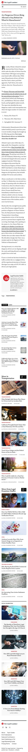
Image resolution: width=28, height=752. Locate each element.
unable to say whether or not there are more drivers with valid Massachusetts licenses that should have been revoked (13, 229)
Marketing (14, 651)
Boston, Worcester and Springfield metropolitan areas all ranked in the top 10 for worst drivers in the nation (14, 94)
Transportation (6, 12)
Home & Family (6, 509)
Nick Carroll (14, 630)
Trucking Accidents (7, 564)
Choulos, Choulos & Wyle (9, 429)
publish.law (5, 750)
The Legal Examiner (10, 748)
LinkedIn (17, 750)
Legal (3, 537)
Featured (4, 305)
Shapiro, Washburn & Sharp (10, 454)
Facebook (11, 750)
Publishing (14, 622)
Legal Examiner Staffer (10, 38)
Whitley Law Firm (7, 403)
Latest (10, 305)
